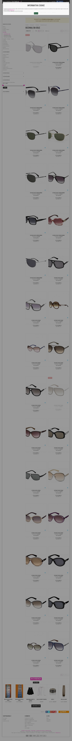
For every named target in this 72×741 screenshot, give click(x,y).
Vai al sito (36, 13)
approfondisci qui (11, 10)
